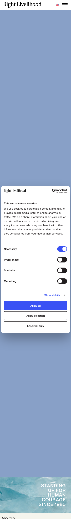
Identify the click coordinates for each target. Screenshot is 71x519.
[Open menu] (65, 5)
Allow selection (35, 315)
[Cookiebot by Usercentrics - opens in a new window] (52, 191)
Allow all (35, 305)
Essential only (35, 325)
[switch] (62, 259)
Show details (52, 295)
